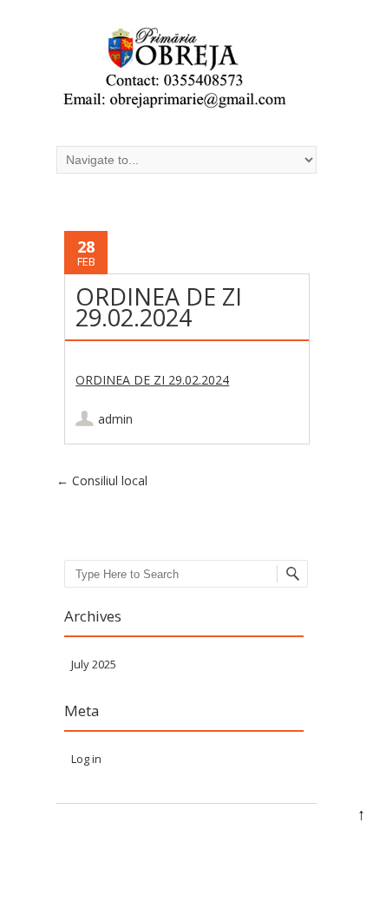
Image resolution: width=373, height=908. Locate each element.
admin (115, 419)
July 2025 (93, 664)
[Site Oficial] (173, 70)
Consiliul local (101, 480)
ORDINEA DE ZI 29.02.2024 (152, 380)
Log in (86, 759)
